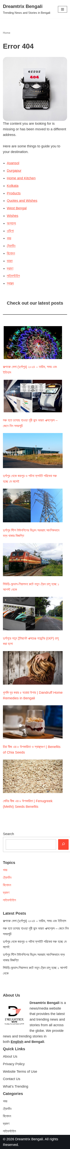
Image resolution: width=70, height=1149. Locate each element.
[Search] (63, 844)
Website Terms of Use (20, 1071)
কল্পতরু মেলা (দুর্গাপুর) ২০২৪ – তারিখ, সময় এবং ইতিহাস (34, 921)
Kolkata (12, 186)
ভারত (10, 261)
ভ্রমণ (10, 268)
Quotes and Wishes (22, 201)
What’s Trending (15, 1086)
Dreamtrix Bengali (29, 1139)
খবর (9, 238)
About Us (10, 1056)
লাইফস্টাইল (13, 276)
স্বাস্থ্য (10, 283)
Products (14, 193)
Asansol (13, 163)
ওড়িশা (10, 231)
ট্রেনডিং (11, 246)
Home (6, 32)
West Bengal (17, 208)
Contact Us (11, 1079)
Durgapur (14, 171)
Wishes (12, 216)
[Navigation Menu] (62, 9)
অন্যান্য (11, 223)
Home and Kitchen (21, 178)
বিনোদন (11, 253)
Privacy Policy (14, 1064)
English (17, 1042)
